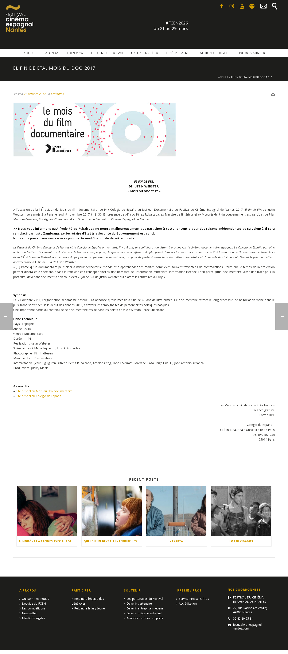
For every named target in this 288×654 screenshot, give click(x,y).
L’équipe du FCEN (34, 603)
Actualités (57, 94)
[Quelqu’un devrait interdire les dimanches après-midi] (112, 511)
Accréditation (188, 603)
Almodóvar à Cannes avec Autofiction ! (48, 541)
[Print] (273, 93)
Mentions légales (33, 618)
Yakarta (176, 541)
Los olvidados (241, 541)
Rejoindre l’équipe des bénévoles (88, 601)
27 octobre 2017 (35, 94)
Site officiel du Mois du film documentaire (44, 391)
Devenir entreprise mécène (145, 608)
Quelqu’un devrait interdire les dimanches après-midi (113, 541)
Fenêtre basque (178, 53)
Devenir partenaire (139, 603)
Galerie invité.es (144, 53)
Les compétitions (34, 608)
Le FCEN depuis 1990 (107, 53)
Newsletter (29, 613)
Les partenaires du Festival (145, 599)
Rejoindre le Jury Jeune (89, 608)
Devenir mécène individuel (144, 613)
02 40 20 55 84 (243, 618)
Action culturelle (215, 53)
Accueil (30, 53)
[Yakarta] (176, 511)
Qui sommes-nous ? (35, 599)
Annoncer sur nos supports (145, 618)
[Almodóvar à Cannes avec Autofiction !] (47, 511)
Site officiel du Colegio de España (38, 396)
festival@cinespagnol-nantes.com (248, 626)
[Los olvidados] (241, 511)
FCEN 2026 (75, 53)
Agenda (52, 53)
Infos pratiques (252, 53)
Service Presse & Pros (194, 599)
